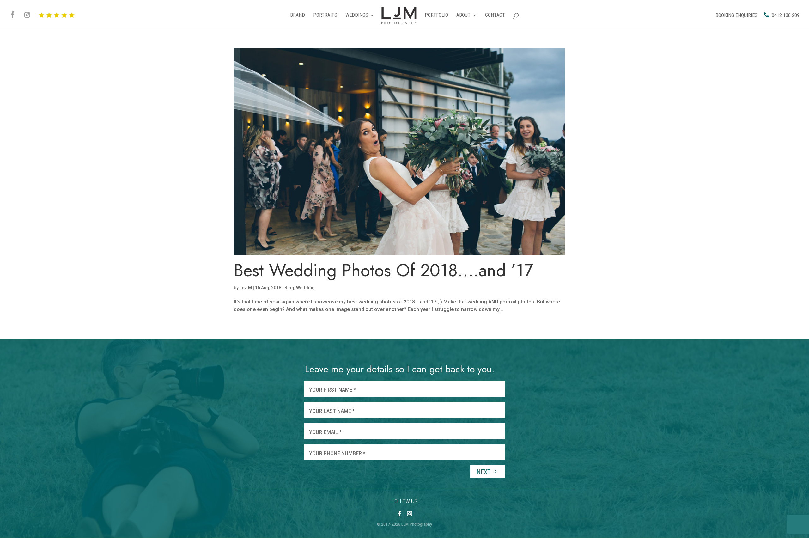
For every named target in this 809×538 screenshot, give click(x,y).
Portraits (325, 15)
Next (484, 472)
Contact (495, 15)
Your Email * (325, 432)
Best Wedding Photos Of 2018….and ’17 (383, 270)
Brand (297, 15)
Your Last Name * (332, 411)
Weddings (356, 15)
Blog (289, 287)
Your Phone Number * (337, 453)
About (463, 15)
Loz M (246, 287)
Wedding (305, 287)
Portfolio (436, 15)
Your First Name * (332, 390)
